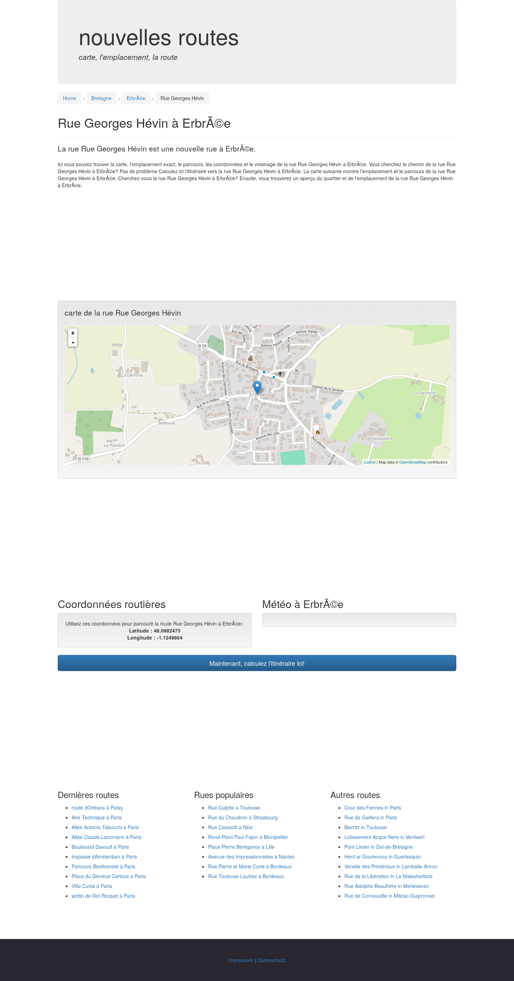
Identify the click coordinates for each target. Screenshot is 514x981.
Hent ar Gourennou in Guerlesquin (382, 856)
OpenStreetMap (412, 462)
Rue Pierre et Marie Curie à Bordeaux (250, 866)
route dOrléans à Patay (97, 807)
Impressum (241, 960)
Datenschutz (271, 960)
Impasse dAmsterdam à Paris (104, 856)
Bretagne (101, 97)
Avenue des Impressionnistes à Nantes (251, 856)
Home (69, 97)
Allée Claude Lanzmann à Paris (106, 836)
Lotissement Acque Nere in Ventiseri (384, 836)
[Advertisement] (257, 245)
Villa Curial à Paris (92, 885)
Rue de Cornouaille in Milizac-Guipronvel (389, 895)
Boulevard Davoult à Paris (100, 846)
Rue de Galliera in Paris (370, 817)
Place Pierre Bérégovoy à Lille (241, 846)
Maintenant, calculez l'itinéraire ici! (257, 663)
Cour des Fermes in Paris (372, 807)
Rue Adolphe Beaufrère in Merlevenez (386, 885)
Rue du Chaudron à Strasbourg (243, 817)
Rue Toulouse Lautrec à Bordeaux (246, 876)
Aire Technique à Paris (97, 817)
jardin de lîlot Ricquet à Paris (103, 895)
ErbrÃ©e (136, 97)
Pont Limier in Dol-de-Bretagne (378, 846)
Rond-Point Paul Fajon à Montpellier (248, 836)
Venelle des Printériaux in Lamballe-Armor (390, 866)
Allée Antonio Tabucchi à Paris (105, 827)
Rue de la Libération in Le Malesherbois (388, 876)
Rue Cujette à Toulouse (234, 807)
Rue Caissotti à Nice (230, 827)
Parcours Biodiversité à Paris (103, 866)
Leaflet (370, 462)
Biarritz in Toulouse (365, 827)
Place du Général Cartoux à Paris (109, 876)
